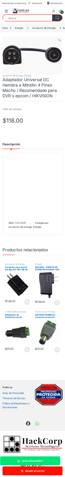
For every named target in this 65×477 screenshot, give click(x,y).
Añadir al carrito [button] (26, 302)
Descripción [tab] (11, 144)
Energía (19, 28)
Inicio (5, 28)
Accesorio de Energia (44, 28)
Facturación (56, 3)
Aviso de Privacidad (13, 393)
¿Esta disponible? (32, 460)
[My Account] (54, 11)
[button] (59, 40)
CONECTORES (11, 312)
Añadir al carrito (34, 470)
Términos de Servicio (14, 398)
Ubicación (37, 3)
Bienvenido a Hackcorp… (15, 3)
